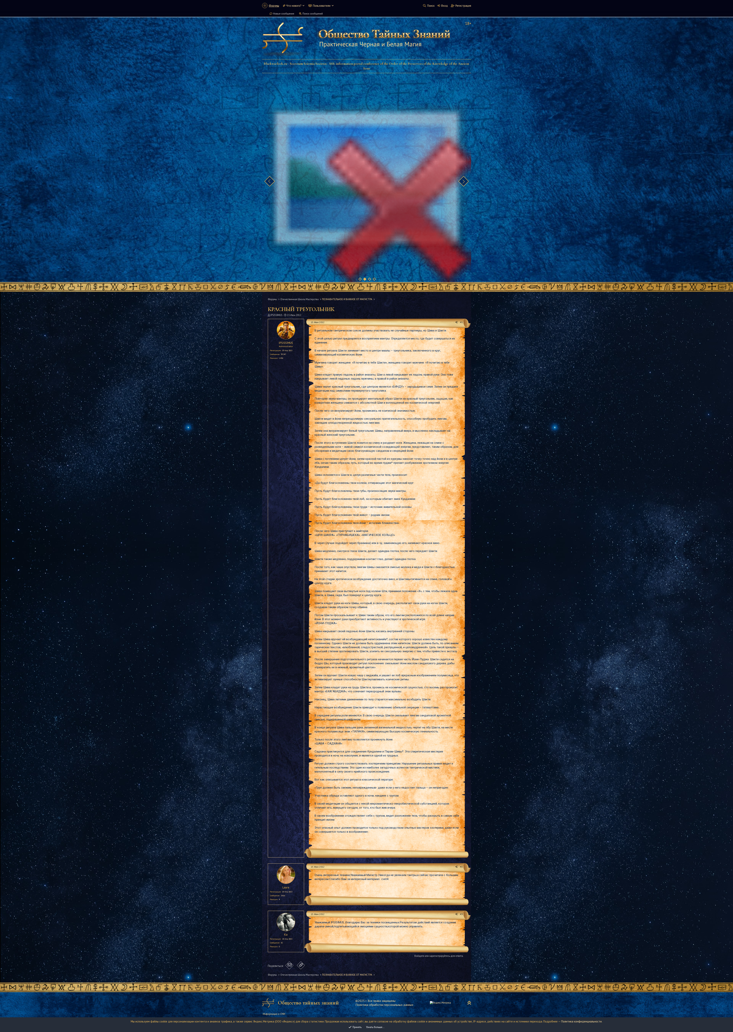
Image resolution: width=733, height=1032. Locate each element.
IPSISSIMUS (276, 315)
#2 (461, 866)
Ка (285, 934)
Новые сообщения (283, 13)
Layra (286, 887)
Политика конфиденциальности (581, 1021)
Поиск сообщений (313, 13)
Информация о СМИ (274, 1014)
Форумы (274, 5)
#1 (461, 322)
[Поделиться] (456, 322)
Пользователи (321, 5)
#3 (461, 914)
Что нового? (293, 5)
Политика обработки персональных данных (384, 1005)
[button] (303, 5)
